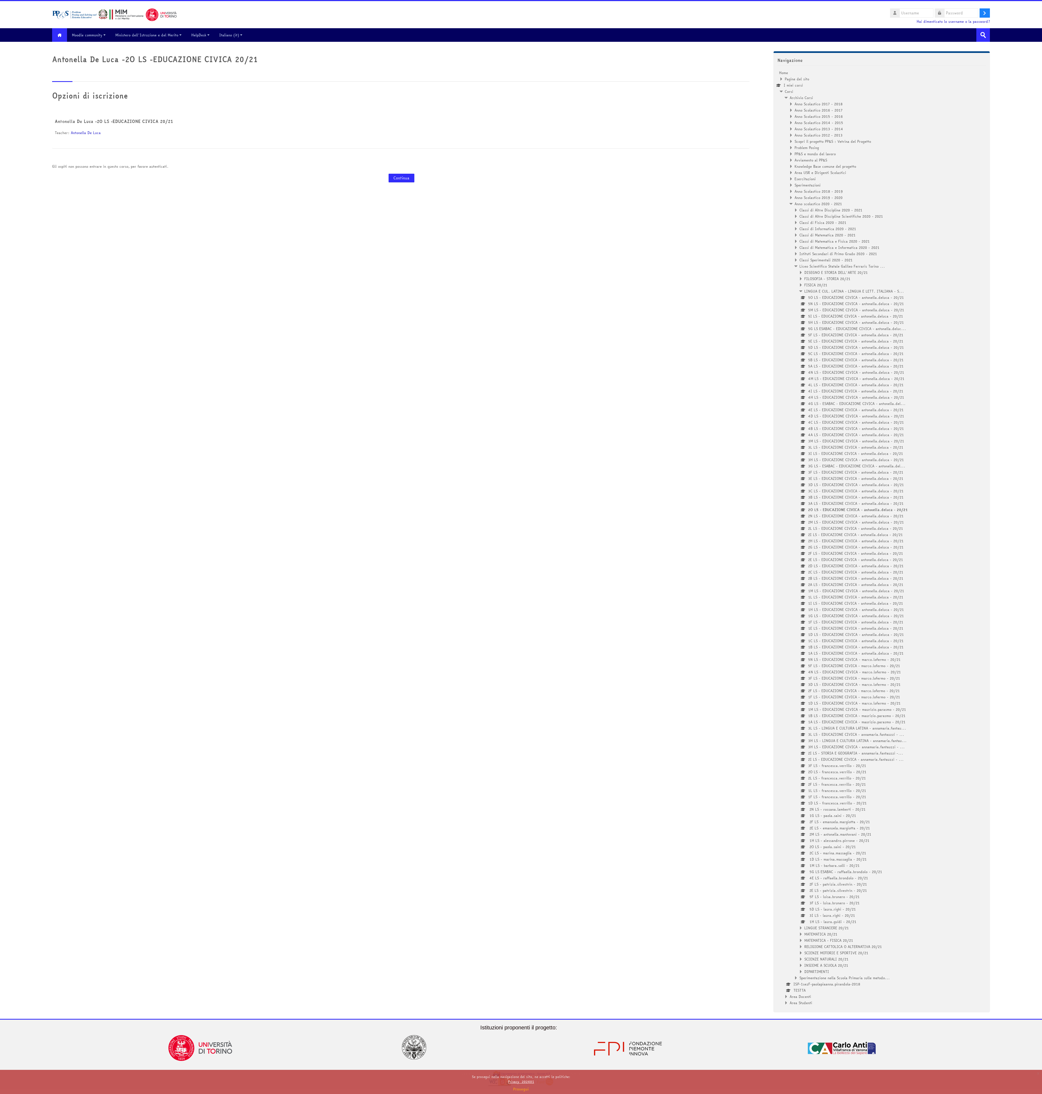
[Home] (114, 14)
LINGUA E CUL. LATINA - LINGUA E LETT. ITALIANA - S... (854, 291)
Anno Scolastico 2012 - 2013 (819, 135)
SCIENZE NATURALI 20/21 (826, 959)
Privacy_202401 (521, 1081)
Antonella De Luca (86, 132)
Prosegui (521, 1089)
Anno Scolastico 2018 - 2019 (819, 191)
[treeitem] (881, 538)
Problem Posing (807, 147)
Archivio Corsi (801, 97)
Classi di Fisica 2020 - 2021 (822, 222)
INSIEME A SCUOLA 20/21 (826, 965)
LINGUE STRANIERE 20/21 (826, 928)
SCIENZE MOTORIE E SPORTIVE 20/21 (836, 953)
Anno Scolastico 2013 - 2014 (819, 129)
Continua (401, 178)
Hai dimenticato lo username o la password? (953, 21)
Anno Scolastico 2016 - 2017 (819, 110)
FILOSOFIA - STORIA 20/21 (827, 278)
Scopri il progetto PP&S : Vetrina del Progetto (833, 141)
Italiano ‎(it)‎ (229, 35)
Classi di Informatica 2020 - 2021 (827, 229)
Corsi (789, 91)
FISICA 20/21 (815, 285)
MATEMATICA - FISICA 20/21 (828, 940)
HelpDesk (198, 35)
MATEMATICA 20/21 (820, 934)
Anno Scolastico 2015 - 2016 (819, 116)
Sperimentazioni (808, 185)
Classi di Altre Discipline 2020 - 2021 (830, 210)
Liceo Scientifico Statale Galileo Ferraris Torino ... (842, 266)
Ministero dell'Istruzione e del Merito (146, 35)
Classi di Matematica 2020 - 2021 (827, 235)
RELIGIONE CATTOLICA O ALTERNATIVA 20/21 (843, 946)
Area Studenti (801, 1003)
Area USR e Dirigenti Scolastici (820, 172)
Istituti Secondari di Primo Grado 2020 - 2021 (838, 253)
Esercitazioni (805, 179)
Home (783, 72)
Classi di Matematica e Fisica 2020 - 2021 (834, 241)
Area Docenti (800, 996)
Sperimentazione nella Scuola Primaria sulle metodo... (844, 978)
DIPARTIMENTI (816, 971)
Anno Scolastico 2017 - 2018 (819, 104)
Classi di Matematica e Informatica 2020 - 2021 (839, 247)
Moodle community (87, 35)
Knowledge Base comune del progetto (825, 166)
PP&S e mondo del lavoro (815, 154)
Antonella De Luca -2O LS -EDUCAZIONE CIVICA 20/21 (114, 121)
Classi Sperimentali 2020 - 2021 (826, 260)
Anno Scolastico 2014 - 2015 (819, 122)
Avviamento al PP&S (811, 160)
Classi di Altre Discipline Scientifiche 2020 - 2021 (841, 216)
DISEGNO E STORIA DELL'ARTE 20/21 (836, 272)
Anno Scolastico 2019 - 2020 (819, 197)
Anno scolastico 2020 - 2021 (818, 204)
